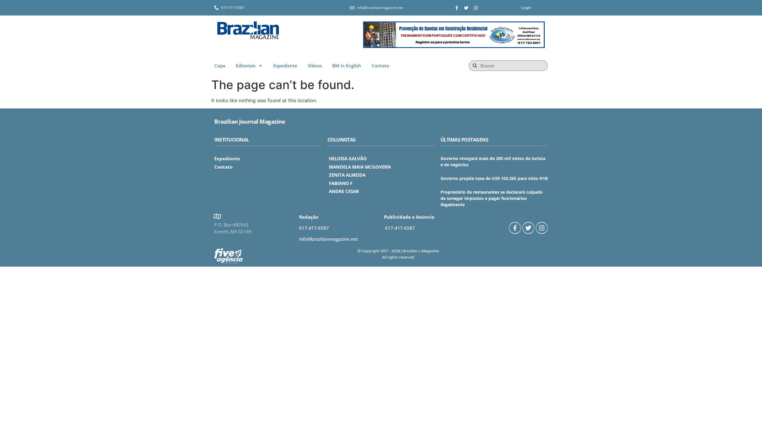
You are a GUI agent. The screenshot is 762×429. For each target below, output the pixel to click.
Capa (219, 66)
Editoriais (245, 66)
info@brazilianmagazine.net (328, 239)
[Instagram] (476, 8)
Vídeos (315, 66)
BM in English (346, 66)
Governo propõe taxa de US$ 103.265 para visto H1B (494, 178)
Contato (380, 66)
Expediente (285, 66)
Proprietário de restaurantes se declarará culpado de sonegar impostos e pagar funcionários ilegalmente (492, 198)
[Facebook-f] (457, 8)
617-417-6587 (314, 228)
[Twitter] (466, 8)
